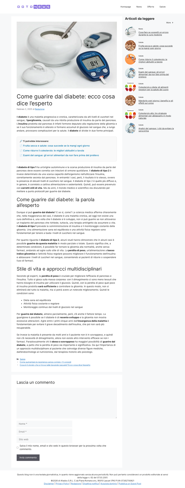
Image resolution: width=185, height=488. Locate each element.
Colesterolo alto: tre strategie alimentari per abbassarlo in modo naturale (155, 115)
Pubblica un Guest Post (130, 483)
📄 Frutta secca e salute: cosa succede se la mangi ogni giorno (55, 145)
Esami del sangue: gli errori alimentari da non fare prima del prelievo (154, 74)
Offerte (150, 6)
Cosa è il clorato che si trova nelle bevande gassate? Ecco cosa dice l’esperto (55, 365)
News (139, 6)
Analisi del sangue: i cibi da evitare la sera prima (156, 129)
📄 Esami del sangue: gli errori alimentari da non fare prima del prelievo (59, 155)
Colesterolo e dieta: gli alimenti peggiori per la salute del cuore (153, 88)
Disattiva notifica (91, 483)
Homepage (126, 6)
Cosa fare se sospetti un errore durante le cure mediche (153, 33)
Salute (163, 6)
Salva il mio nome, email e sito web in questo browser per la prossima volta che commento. (63, 447)
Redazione (76, 483)
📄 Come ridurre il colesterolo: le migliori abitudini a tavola (52, 150)
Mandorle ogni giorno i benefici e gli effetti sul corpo (156, 101)
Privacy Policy (62, 483)
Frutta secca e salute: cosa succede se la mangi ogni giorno (156, 47)
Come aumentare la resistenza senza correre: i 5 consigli (45, 362)
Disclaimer (49, 483)
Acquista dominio (108, 483)
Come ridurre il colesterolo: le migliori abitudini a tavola (153, 60)
